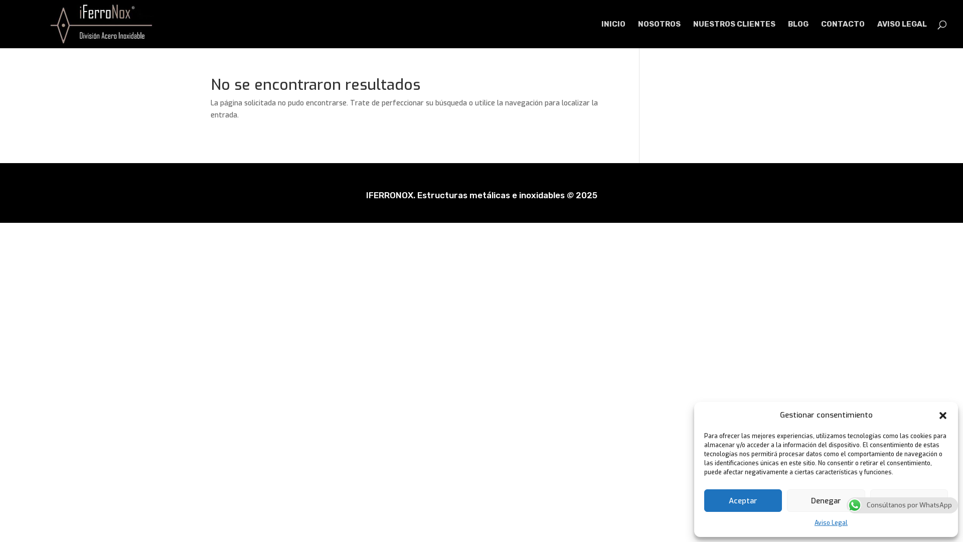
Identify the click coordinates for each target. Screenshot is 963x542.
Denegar (826, 501)
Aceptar (743, 501)
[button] (943, 416)
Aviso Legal (831, 523)
